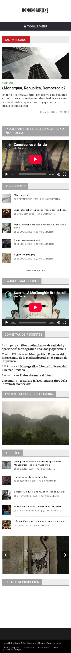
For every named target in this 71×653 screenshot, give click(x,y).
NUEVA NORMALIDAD (25, 255)
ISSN (55, 647)
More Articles (35, 270)
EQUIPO (15, 647)
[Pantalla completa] (64, 174)
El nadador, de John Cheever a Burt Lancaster (37, 506)
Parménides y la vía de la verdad (30, 477)
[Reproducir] (7, 174)
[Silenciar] (58, 174)
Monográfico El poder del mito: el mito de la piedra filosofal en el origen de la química (34, 358)
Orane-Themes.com (49, 643)
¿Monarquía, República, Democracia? (33, 88)
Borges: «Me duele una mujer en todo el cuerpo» (39, 492)
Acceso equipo (13, 649)
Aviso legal (43, 647)
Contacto (29, 647)
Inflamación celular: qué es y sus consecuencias (40, 521)
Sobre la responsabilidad (27, 240)
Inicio (5, 647)
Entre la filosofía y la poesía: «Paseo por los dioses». (41, 210)
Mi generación (21, 195)
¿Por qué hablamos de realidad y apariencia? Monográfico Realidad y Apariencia (34, 347)
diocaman (8, 380)
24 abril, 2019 (52, 112)
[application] (35, 159)
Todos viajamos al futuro (36, 375)
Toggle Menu (37, 26)
